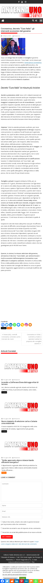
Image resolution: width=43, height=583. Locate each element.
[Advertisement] (21, 298)
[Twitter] (6, 325)
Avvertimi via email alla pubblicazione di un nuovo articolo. (22, 532)
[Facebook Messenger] (18, 325)
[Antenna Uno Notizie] (21, 17)
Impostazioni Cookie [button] (10, 578)
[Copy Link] (22, 325)
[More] (30, 325)
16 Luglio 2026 (7, 380)
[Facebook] (3, 325)
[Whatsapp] (14, 325)
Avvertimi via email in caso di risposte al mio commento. (22, 528)
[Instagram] (26, 325)
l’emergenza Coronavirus (33, 62)
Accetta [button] (22, 578)
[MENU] (41, 20)
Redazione (17, 36)
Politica (9, 328)
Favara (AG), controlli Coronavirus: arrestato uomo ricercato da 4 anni (11, 337)
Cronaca (4, 328)
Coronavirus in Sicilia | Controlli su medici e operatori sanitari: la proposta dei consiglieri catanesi (33, 339)
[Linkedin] (10, 325)
